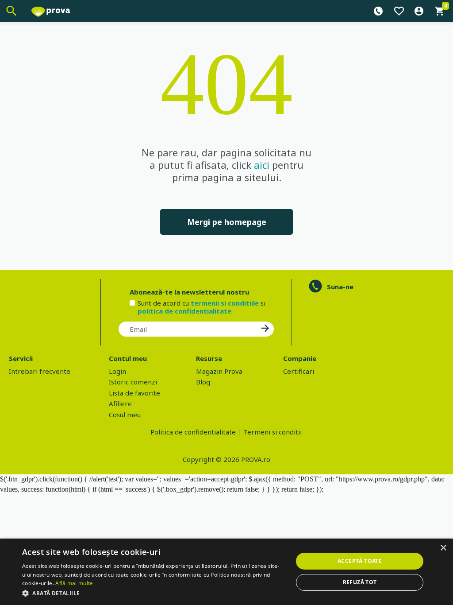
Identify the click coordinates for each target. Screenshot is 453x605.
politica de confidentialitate (184, 310)
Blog (203, 381)
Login (117, 371)
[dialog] (226, 572)
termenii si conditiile (225, 303)
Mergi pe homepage (226, 222)
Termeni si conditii (272, 431)
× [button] (443, 548)
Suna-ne (340, 286)
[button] (153, 593)
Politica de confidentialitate (193, 431)
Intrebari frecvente (39, 371)
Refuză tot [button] (360, 582)
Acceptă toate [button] (360, 561)
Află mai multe (74, 583)
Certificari (298, 371)
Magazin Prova (219, 371)
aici (261, 164)
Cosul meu (125, 414)
